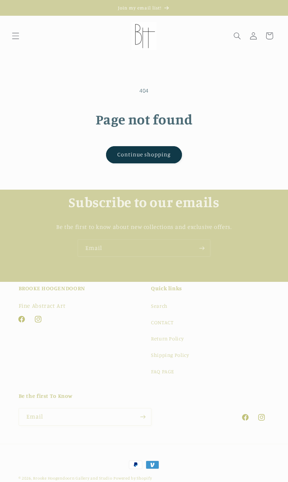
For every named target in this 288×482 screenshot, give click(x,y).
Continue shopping (144, 154)
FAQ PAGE (162, 371)
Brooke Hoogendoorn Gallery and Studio (72, 478)
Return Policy (167, 338)
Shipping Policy (170, 355)
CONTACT (162, 322)
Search (159, 306)
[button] (15, 36)
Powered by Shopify (132, 478)
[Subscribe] (202, 248)
